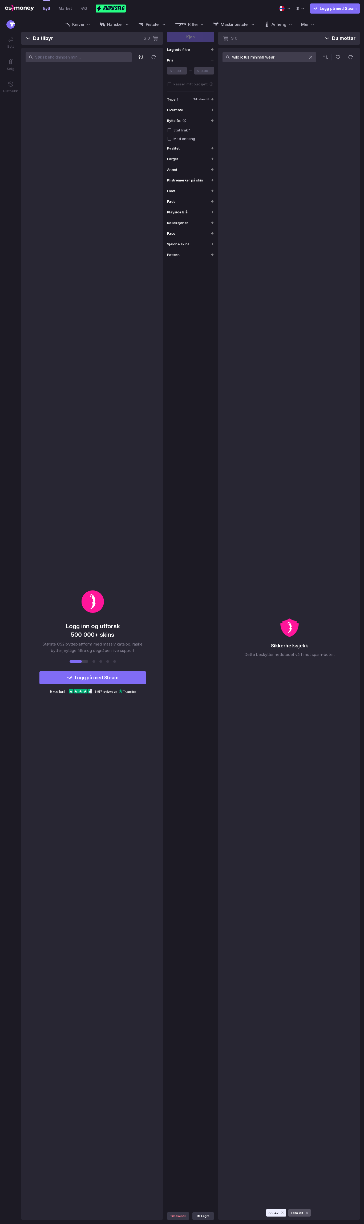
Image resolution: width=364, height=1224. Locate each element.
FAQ (83, 8)
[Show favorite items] (338, 57)
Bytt (46, 8)
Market (65, 8)
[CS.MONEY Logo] (19, 8)
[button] (153, 57)
